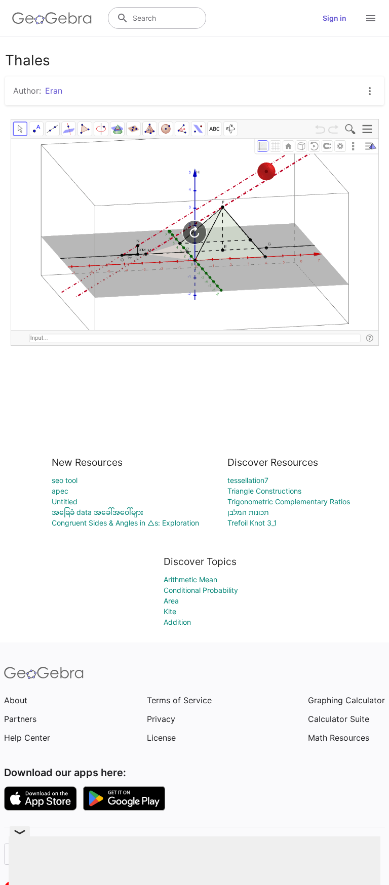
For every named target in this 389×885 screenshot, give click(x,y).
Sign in (334, 18)
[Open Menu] (371, 18)
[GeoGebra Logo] (52, 18)
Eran (53, 91)
